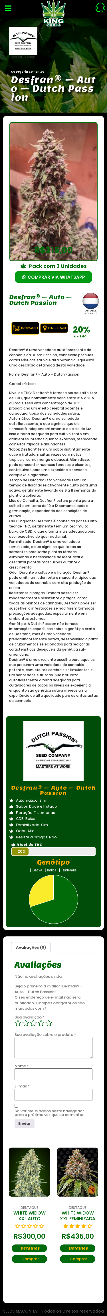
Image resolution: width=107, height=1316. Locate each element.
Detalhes (30, 1248)
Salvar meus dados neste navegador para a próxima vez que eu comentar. (49, 1113)
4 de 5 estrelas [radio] (41, 1023)
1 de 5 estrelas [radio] (18, 1023)
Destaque (29, 1207)
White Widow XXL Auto (29, 1216)
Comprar (30, 1259)
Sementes (36, 72)
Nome (22, 1066)
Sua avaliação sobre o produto (45, 1034)
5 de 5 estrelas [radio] (48, 1023)
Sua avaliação (30, 1017)
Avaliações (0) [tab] (31, 947)
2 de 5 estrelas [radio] (25, 1023)
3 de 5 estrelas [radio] (33, 1023)
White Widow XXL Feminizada (77, 1216)
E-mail (22, 1086)
